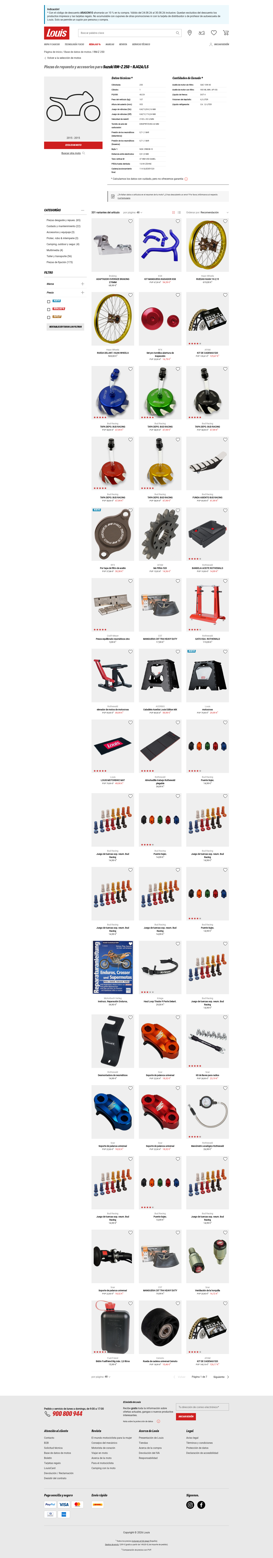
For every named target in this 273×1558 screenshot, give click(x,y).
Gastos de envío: (112, 1544)
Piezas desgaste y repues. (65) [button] (64, 220)
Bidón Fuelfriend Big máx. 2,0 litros (113, 1361)
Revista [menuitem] (123, 44)
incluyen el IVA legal (140, 1541)
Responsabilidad (148, 1458)
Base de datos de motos (57, 1452)
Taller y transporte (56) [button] (59, 256)
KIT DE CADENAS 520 (207, 353)
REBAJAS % (59, 309)
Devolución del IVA (149, 1452)
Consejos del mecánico (104, 1442)
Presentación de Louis (151, 1437)
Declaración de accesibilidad (202, 1452)
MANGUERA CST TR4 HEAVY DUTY (160, 639)
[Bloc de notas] (214, 32)
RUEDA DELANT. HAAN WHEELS (113, 353)
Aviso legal (192, 1437)
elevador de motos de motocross (113, 709)
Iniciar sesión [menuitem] (221, 44)
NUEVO (56, 301)
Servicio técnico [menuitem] (141, 44)
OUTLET (57, 316)
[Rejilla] (173, 212)
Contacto (49, 1437)
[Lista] (179, 212)
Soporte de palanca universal (160, 1075)
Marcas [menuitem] (110, 44)
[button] (178, 32)
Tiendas (143, 1442)
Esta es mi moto (73, 145)
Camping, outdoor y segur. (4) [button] (63, 244)
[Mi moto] (202, 32)
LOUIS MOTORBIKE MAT (113, 780)
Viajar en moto (99, 1452)
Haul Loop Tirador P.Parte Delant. (160, 1001)
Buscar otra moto (71, 153)
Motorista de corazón (103, 1447)
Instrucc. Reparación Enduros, (112, 1001)
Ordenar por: (193, 212)
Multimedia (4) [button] (55, 250)
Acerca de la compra (150, 1447)
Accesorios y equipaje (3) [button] (61, 232)
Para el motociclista (102, 1463)
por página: (129, 212)
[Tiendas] (190, 32)
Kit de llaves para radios (207, 1075)
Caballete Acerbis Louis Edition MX (160, 709)
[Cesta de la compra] (226, 32)
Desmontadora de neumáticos (112, 1075)
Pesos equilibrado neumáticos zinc (113, 639)
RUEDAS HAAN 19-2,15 (207, 279)
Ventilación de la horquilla (207, 1290)
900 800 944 (67, 1414)
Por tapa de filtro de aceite (113, 568)
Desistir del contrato (55, 1478)
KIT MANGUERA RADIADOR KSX (160, 279)
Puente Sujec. (207, 780)
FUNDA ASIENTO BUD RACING (207, 497)
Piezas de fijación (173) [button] (60, 262)
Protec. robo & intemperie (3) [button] (62, 238)
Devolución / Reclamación (58, 1473)
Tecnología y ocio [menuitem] (74, 44)
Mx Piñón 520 (160, 568)
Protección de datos (197, 1447)
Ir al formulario (124, 198)
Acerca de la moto (101, 1458)
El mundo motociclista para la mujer (111, 1437)
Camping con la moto (103, 1468)
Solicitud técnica (53, 1447)
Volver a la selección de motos (64, 57)
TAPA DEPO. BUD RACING (112, 426)
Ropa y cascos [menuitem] (52, 44)
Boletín (48, 1458)
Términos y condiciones (199, 1442)
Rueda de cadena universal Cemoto (160, 1361)
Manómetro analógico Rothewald (207, 1146)
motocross (207, 709)
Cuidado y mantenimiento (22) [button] (64, 226)
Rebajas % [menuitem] (94, 44)
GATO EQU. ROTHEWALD (207, 639)
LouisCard (49, 1468)
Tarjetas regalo (52, 1463)
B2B (46, 1442)
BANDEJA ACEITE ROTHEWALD (207, 568)
